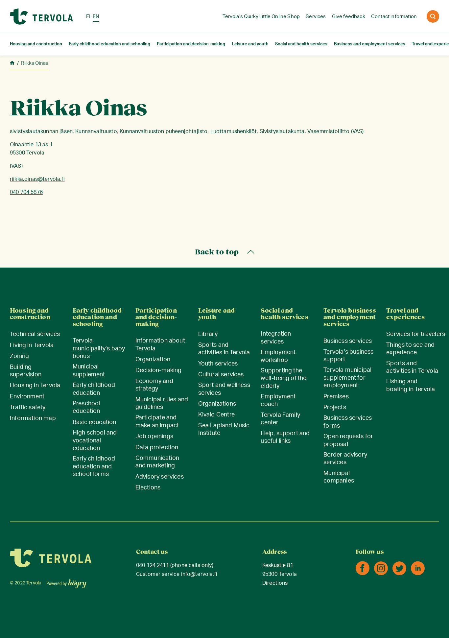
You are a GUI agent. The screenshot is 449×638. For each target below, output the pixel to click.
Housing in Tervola (35, 386)
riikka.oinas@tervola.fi (37, 179)
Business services (347, 341)
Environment (27, 397)
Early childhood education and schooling (109, 44)
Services (316, 16)
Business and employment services (369, 44)
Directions (275, 583)
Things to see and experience (410, 349)
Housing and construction (36, 44)
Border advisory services (345, 458)
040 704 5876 (26, 192)
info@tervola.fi (199, 574)
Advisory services (159, 477)
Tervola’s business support (348, 356)
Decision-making (158, 370)
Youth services (218, 364)
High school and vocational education (95, 440)
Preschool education (86, 407)
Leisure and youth (250, 44)
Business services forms (347, 422)
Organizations (217, 404)
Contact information (394, 16)
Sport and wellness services (224, 389)
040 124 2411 (152, 565)
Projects (334, 408)
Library (208, 334)
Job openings (154, 436)
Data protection (156, 448)
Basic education (94, 422)
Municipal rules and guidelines (161, 403)
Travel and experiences (405, 314)
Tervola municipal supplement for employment (347, 378)
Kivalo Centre (216, 415)
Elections (148, 488)
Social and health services (301, 44)
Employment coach (278, 400)
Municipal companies (338, 477)
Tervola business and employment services (349, 317)
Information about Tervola (160, 344)
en (96, 16)
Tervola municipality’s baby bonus (99, 348)
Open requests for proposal (348, 440)
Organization (152, 360)
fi (88, 16)
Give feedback (348, 16)
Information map (33, 418)
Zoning (19, 356)
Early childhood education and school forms (94, 466)
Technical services (35, 334)
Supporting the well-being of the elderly (283, 378)
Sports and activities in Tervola (224, 349)
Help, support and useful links (285, 437)
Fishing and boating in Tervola (410, 385)
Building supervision (25, 371)
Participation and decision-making (191, 44)
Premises (335, 397)
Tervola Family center (280, 419)
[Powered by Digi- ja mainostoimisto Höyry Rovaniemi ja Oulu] (66, 581)
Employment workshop (278, 356)
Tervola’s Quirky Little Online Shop (261, 16)
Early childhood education (94, 389)
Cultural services (221, 375)
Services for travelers (415, 334)
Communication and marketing (157, 462)
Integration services (276, 337)
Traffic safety (28, 408)
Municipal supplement (89, 370)
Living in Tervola (32, 345)
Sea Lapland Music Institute (224, 429)
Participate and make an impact (157, 421)
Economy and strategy (154, 385)
